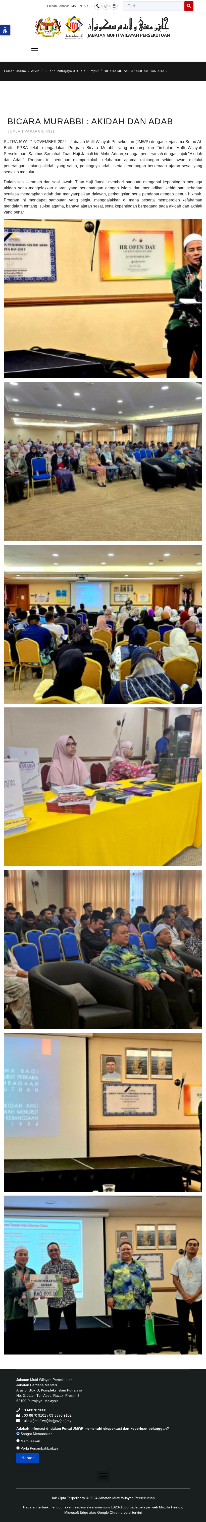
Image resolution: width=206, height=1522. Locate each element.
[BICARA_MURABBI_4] (104, 792)
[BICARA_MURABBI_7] (104, 1281)
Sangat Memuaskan (36, 1434)
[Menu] (34, 50)
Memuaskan (30, 1441)
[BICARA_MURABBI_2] (104, 467)
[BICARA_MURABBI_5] (104, 955)
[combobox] (154, 6)
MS (73, 6)
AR (86, 6)
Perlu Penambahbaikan (39, 1448)
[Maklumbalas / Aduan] (106, 6)
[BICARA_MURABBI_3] (104, 630)
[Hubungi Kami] (98, 6)
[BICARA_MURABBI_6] (104, 1118)
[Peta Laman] (114, 6)
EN (80, 6)
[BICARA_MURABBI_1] (104, 304)
